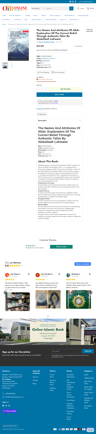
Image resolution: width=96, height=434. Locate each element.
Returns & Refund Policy (53, 382)
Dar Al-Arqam (69, 418)
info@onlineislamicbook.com (14, 397)
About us (35, 377)
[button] (83, 264)
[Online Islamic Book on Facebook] (70, 2)
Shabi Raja (74, 274)
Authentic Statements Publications (70, 406)
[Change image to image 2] (12, 65)
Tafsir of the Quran (88, 382)
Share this (43, 114)
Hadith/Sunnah (89, 378)
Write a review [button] (61, 247)
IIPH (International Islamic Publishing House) (71, 384)
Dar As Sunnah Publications (70, 394)
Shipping (39, 109)
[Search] (71, 8)
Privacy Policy (52, 376)
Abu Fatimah (14, 274)
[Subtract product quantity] (38, 89)
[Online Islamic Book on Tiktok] (75, 2)
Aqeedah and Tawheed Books (88, 400)
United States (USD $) (86, 2)
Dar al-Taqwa (71, 400)
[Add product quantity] (45, 89)
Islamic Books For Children (88, 388)
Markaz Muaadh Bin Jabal (47, 42)
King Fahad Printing (70, 412)
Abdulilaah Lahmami (48, 58)
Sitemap (35, 380)
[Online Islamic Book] (15, 8)
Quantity (39, 85)
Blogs (34, 383)
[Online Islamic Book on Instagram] (73, 2)
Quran (86, 375)
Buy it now (59, 95)
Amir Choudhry (46, 274)
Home (4, 24)
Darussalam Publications (70, 376)
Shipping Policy (52, 389)
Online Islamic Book (18, 429)
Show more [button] (8, 290)
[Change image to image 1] (5, 65)
